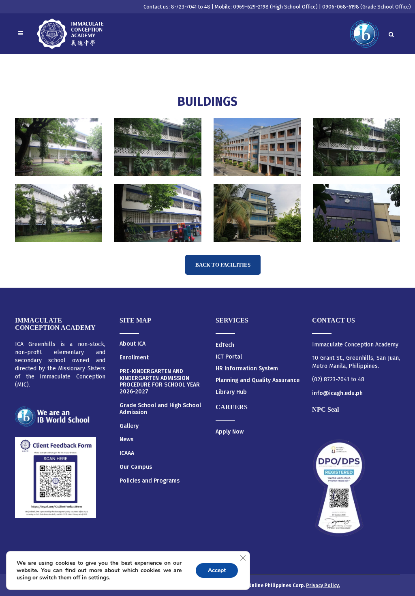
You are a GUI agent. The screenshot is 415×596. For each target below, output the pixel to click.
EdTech (225, 345)
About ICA (132, 344)
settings (98, 577)
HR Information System (247, 368)
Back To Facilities (222, 265)
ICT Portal (229, 356)
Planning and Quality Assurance (257, 380)
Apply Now (230, 431)
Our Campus (136, 467)
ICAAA (127, 453)
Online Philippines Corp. (277, 585)
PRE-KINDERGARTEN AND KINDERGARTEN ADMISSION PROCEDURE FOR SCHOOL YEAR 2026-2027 (160, 381)
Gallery (129, 426)
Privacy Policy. (323, 585)
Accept (217, 570)
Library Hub (231, 392)
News (126, 439)
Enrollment (134, 358)
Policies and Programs (150, 481)
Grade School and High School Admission (160, 409)
